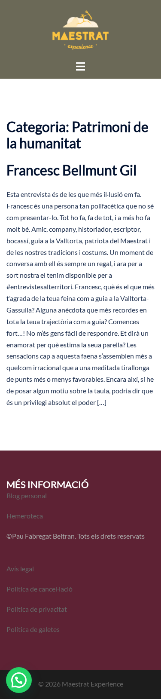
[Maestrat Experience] (81, 29)
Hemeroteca (24, 516)
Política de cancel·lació (40, 589)
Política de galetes (33, 629)
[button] (19, 680)
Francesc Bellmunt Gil (71, 170)
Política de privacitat (36, 609)
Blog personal (26, 495)
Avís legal (20, 568)
